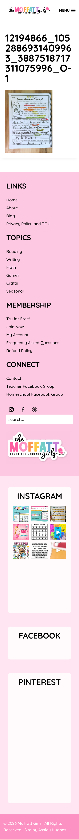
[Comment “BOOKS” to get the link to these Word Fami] (58, 532)
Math (11, 267)
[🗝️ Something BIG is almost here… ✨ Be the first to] (21, 532)
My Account (17, 334)
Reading (14, 251)
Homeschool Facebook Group (34, 394)
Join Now (15, 326)
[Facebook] (23, 410)
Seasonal (15, 291)
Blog (10, 215)
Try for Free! (18, 318)
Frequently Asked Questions (32, 342)
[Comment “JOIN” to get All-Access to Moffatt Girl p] (39, 514)
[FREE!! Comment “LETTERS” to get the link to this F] (58, 514)
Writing (13, 259)
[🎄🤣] (39, 550)
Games (12, 275)
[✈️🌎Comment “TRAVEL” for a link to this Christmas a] (58, 550)
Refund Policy (19, 350)
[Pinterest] (34, 410)
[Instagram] (11, 410)
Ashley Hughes (52, 829)
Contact (13, 378)
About (12, 207)
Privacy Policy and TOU (28, 223)
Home (12, 199)
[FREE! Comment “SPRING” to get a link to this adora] (21, 550)
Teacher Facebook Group (30, 386)
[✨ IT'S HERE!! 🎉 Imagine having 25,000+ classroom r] (21, 514)
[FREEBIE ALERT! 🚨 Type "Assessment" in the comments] (39, 532)
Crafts (12, 283)
